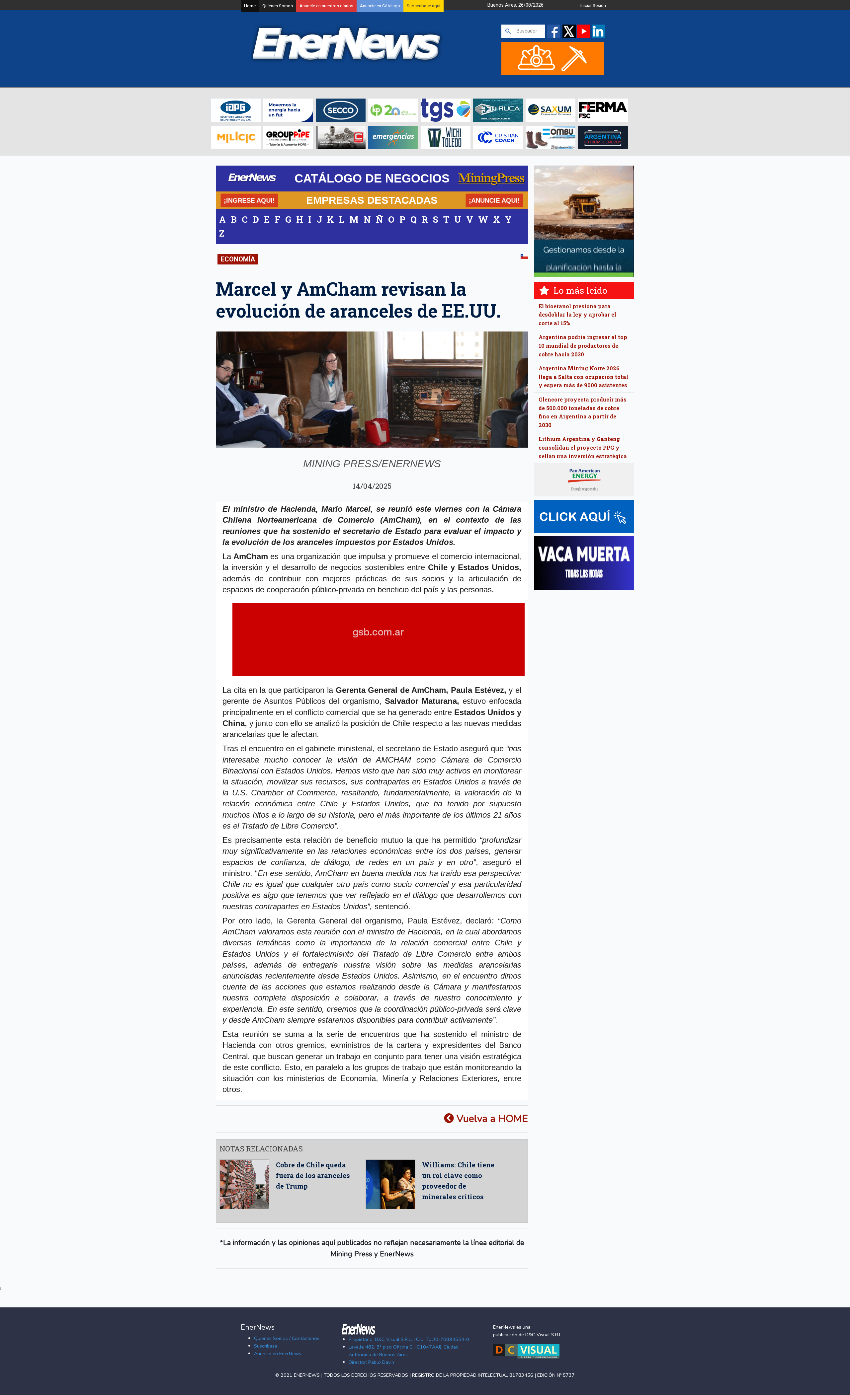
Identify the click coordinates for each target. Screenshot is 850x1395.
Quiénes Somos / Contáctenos (286, 1338)
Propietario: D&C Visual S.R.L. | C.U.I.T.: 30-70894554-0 (409, 1339)
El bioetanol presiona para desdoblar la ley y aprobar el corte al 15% (577, 315)
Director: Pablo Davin (371, 1362)
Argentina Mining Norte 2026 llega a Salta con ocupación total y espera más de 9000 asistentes (583, 377)
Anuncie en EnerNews (277, 1353)
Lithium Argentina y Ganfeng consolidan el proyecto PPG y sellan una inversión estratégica (583, 447)
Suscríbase (265, 1346)
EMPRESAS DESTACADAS (372, 200)
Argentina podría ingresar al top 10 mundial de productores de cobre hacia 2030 (583, 345)
